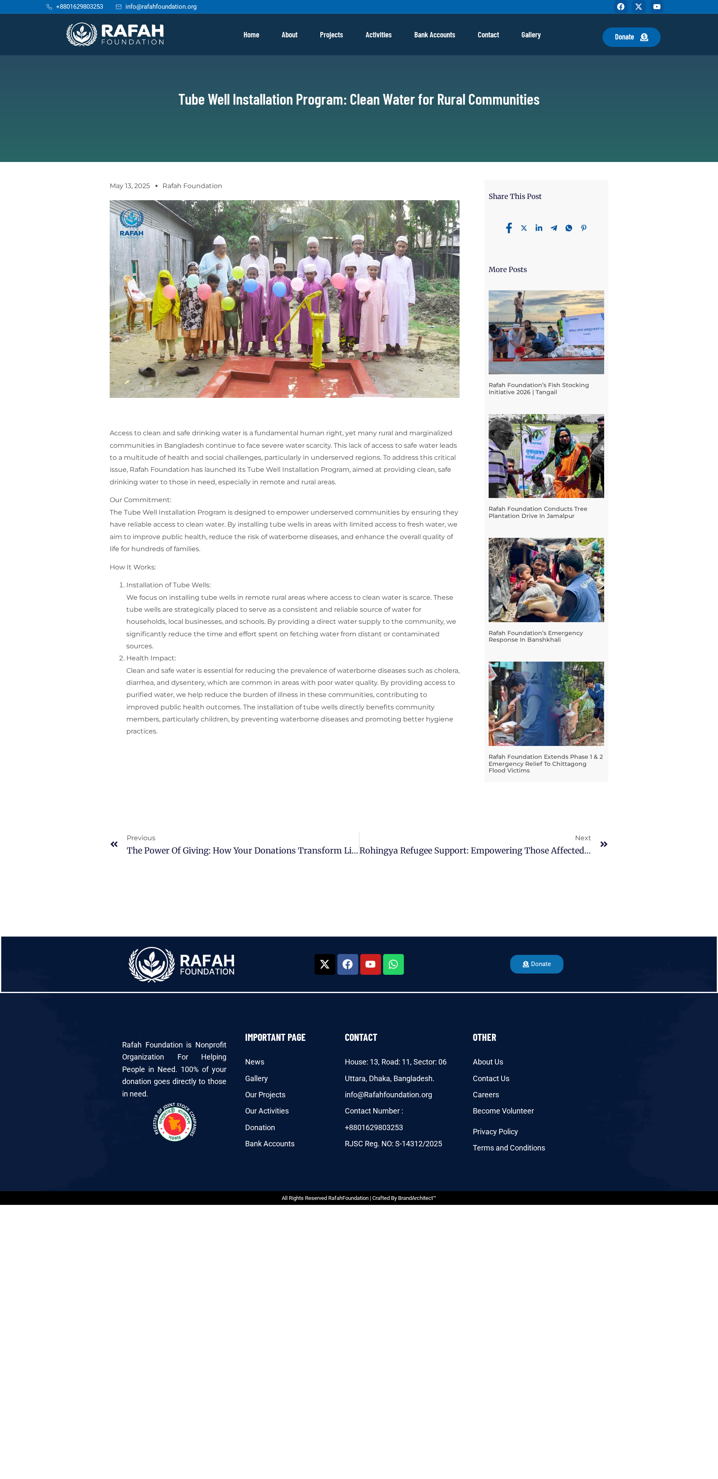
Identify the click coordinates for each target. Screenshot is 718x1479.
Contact (488, 34)
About (290, 34)
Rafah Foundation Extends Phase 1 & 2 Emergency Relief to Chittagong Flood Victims (546, 764)
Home (251, 34)
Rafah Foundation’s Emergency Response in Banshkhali (536, 636)
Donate (624, 36)
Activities (379, 34)
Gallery (531, 34)
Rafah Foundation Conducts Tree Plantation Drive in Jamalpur (538, 512)
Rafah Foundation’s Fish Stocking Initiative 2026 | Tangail (539, 388)
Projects (331, 34)
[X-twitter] (638, 6)
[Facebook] (620, 6)
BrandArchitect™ (417, 1198)
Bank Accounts (434, 34)
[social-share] (509, 227)
